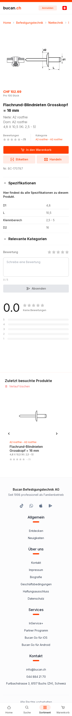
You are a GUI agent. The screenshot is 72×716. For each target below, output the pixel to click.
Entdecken (36, 530)
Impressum (36, 570)
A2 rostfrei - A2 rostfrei (49, 139)
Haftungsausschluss (36, 591)
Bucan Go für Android (36, 644)
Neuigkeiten (36, 538)
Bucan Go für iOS (36, 637)
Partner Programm (36, 630)
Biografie (36, 577)
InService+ (36, 623)
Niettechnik (55, 22)
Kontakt (36, 562)
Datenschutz (36, 598)
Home (7, 22)
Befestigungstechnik (29, 22)
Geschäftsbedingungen (36, 584)
